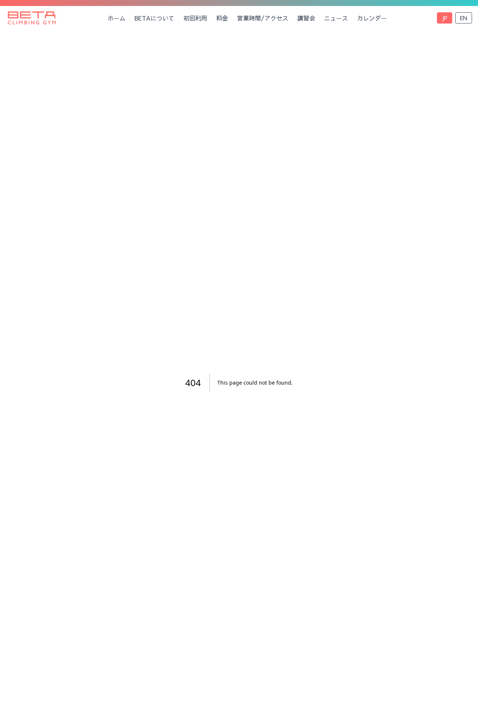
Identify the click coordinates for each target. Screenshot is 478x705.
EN (463, 18)
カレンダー (372, 18)
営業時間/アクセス (262, 18)
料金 (222, 18)
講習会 (306, 18)
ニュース (336, 18)
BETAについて (154, 18)
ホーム (116, 18)
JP (444, 18)
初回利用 (195, 18)
